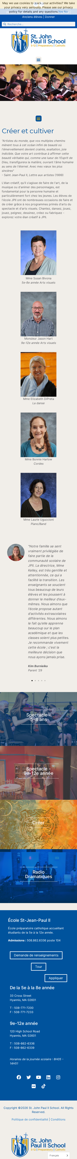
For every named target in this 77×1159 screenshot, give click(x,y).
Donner (50, 17)
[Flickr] (33, 1086)
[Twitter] (28, 1077)
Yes (60, 11)
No (66, 11)
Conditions (58, 1119)
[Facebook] (18, 1077)
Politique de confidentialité (30, 1119)
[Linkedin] (48, 1077)
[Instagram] (58, 1077)
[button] (39, 60)
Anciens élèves (32, 17)
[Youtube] (38, 1077)
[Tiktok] (43, 1086)
